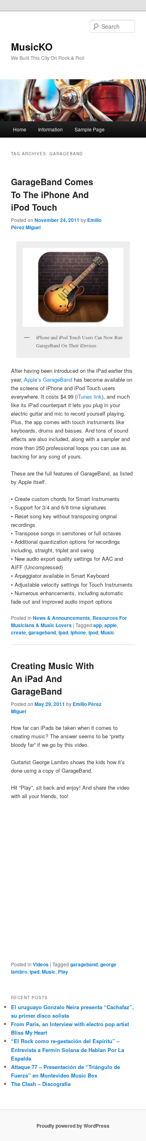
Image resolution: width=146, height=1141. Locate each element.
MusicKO (32, 46)
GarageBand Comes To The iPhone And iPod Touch (52, 194)
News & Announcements (61, 617)
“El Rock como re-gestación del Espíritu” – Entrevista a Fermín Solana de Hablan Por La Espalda (67, 1049)
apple (110, 625)
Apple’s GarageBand (48, 379)
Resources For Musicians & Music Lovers (69, 621)
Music (107, 632)
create (18, 632)
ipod (93, 632)
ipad (63, 632)
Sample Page (90, 129)
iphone (78, 632)
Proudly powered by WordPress (73, 1125)
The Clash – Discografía (41, 1084)
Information (50, 129)
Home (19, 129)
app (97, 625)
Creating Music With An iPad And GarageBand (52, 678)
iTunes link (89, 396)
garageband (42, 632)
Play (63, 971)
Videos (41, 964)
